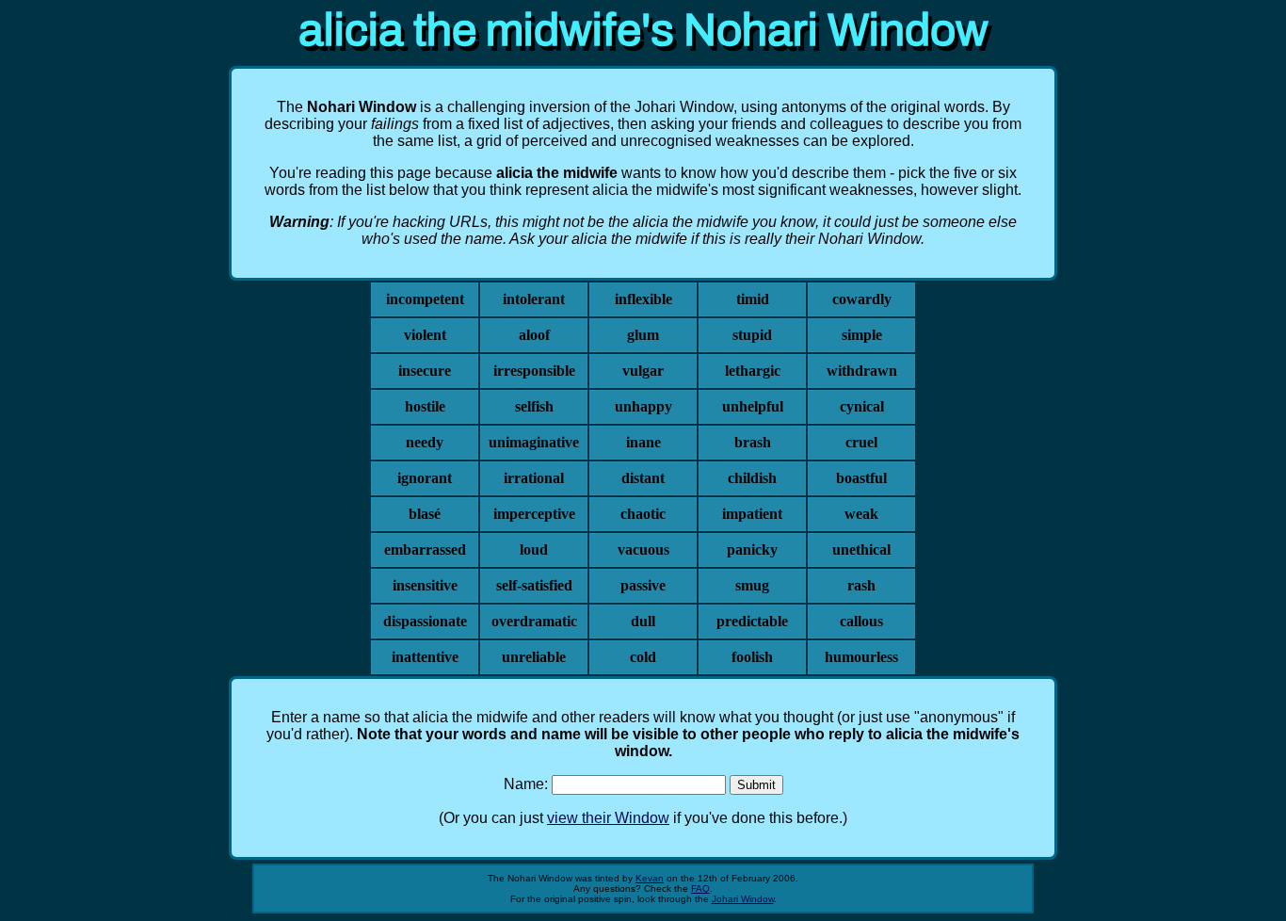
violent (425, 335)
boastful (861, 478)
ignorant (424, 478)
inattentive (425, 657)
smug (752, 585)
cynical (862, 406)
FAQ (700, 888)
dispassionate (425, 621)
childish (752, 478)
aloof (534, 335)
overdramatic (534, 621)
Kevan (649, 878)
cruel (861, 442)
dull (643, 621)
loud (534, 549)
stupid (752, 335)
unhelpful (752, 406)
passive (643, 585)
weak (861, 514)
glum (643, 335)
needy (424, 442)
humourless (861, 657)
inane (643, 442)
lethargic (752, 371)
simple (862, 335)
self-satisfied (534, 585)
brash (752, 442)
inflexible (643, 299)
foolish (752, 657)
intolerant (534, 299)
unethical (861, 549)
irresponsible (534, 371)
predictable (752, 621)
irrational (534, 478)
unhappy (643, 406)
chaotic (643, 514)
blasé (425, 514)
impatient (752, 514)
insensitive (425, 585)
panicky (752, 549)
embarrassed (425, 549)
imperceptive (534, 514)
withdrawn (862, 371)
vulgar (643, 371)
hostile (425, 406)
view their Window (608, 818)
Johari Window (743, 899)
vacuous (643, 549)
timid (752, 299)
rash (861, 585)
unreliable (534, 657)
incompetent (425, 299)
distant (643, 478)
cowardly (862, 299)
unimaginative (534, 442)
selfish (534, 406)
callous (861, 621)
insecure (424, 371)
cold (643, 657)
